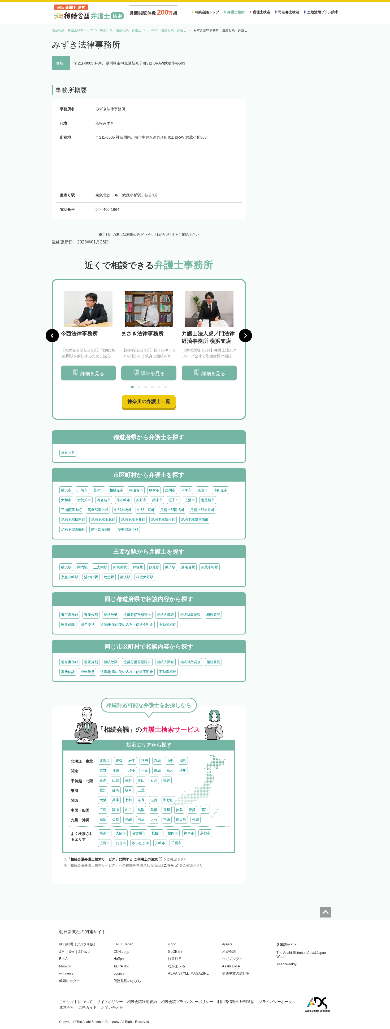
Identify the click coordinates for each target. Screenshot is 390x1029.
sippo (172, 944)
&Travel (84, 952)
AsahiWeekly (286, 964)
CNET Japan (123, 944)
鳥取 (141, 810)
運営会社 (66, 1007)
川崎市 (82, 490)
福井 (166, 780)
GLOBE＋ (175, 952)
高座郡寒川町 (98, 510)
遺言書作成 (69, 615)
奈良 (141, 800)
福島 (182, 761)
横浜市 (66, 490)
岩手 (131, 761)
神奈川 (117, 771)
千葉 (144, 771)
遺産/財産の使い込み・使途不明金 (126, 625)
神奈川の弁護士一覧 (148, 401)
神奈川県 (68, 453)
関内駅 (82, 567)
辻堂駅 (109, 577)
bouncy (119, 973)
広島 (102, 810)
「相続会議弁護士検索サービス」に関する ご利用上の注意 (112, 859)
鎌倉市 (202, 490)
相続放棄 (111, 615)
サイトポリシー (110, 1002)
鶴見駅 (154, 567)
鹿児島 (181, 820)
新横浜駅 (120, 567)
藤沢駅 (125, 577)
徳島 (179, 810)
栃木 (170, 771)
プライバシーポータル (277, 1002)
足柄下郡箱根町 (163, 520)
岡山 (115, 810)
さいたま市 (140, 843)
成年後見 (87, 625)
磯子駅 (170, 567)
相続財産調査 (190, 615)
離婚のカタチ (69, 981)
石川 (153, 780)
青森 (119, 761)
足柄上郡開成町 (172, 510)
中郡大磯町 (122, 510)
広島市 (104, 843)
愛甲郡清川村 (128, 529)
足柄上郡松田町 (73, 520)
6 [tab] (165, 387)
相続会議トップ (207, 12)
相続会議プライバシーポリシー (187, 1002)
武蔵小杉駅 (209, 567)
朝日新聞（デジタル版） (78, 944)
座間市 (170, 490)
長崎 (128, 820)
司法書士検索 (288, 12)
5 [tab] (159, 387)
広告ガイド (87, 1007)
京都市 (205, 833)
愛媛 (192, 810)
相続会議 (229, 952)
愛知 (102, 790)
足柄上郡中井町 (133, 520)
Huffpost (120, 959)
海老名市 (104, 500)
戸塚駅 (138, 567)
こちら (169, 865)
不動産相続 (167, 625)
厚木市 (154, 490)
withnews (66, 973)
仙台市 (121, 843)
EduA (63, 959)
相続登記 (213, 615)
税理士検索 (261, 12)
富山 (141, 780)
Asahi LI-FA (231, 966)
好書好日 (175, 959)
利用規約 (133, 235)
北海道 (104, 761)
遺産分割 (91, 615)
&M (61, 952)
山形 (170, 761)
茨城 (157, 771)
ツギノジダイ (232, 959)
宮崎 (166, 820)
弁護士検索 (236, 12)
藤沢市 (98, 490)
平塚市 (186, 490)
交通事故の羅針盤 (236, 973)
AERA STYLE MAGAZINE (188, 973)
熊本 (141, 820)
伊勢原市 (84, 500)
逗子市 (173, 500)
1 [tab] (132, 387)
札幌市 (156, 833)
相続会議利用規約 (142, 1002)
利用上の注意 (159, 235)
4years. (227, 944)
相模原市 (116, 490)
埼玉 (131, 771)
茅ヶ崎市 (123, 500)
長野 (128, 780)
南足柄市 (208, 500)
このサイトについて (76, 1002)
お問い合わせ (112, 1007)
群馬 (182, 771)
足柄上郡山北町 (103, 520)
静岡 (115, 790)
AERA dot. (122, 966)
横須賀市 (136, 490)
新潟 (102, 780)
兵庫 (115, 800)
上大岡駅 (100, 567)
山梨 (115, 780)
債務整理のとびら (127, 981)
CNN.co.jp (121, 952)
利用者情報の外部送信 (235, 1002)
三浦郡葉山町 (71, 510)
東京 (102, 771)
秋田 (144, 761)
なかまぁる (176, 966)
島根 (153, 810)
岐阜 (128, 790)
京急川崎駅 (69, 577)
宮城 (157, 761)
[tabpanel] (88, 336)
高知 (204, 810)
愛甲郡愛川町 (101, 529)
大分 (153, 820)
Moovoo (65, 966)
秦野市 (141, 500)
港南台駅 (188, 567)
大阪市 (121, 833)
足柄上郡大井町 (202, 510)
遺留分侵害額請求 (137, 615)
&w (71, 952)
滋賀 (153, 800)
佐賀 (115, 820)
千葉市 (176, 843)
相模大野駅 (144, 577)
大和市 (66, 500)
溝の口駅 (91, 577)
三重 (141, 790)
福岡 (102, 820)
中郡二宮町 (145, 510)
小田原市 (220, 490)
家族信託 (68, 625)
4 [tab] (152, 387)
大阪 (102, 800)
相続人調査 (165, 615)
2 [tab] (139, 387)
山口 (128, 810)
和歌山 (168, 800)
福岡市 (173, 833)
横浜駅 (66, 567)
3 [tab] (145, 387)
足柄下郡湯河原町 (195, 520)
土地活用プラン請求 (322, 12)
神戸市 (189, 833)
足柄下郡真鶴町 (73, 529)
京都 (128, 800)
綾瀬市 (157, 500)
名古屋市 (139, 833)
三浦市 (190, 500)
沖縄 (195, 820)
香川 (166, 810)
